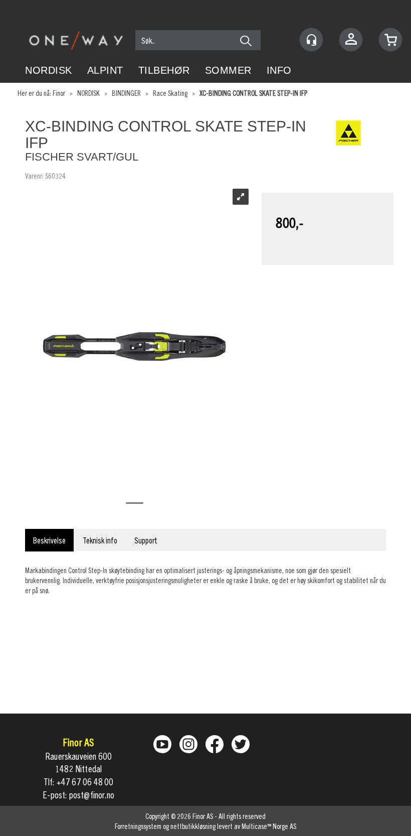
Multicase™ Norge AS (269, 825)
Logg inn (351, 41)
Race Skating (170, 92)
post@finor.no (91, 794)
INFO (279, 70)
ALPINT (105, 70)
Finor (59, 92)
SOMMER (228, 70)
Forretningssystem (138, 825)
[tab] (49, 540)
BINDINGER (126, 92)
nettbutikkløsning (193, 825)
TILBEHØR (164, 70)
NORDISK (48, 70)
